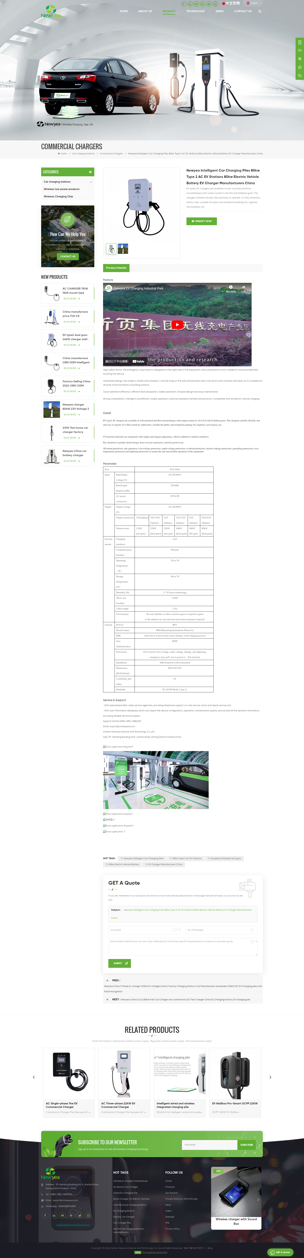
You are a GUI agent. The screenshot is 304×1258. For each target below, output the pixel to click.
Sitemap (169, 1217)
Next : (116, 999)
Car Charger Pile (122, 1223)
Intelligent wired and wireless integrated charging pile (126, 1105)
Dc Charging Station (123, 1211)
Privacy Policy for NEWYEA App (181, 1199)
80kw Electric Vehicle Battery (124, 864)
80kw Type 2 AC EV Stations (187, 858)
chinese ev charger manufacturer (130, 1181)
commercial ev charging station (129, 1205)
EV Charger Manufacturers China (165, 864)
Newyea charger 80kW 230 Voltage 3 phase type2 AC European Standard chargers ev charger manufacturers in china (76, 407)
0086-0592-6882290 (61, 1194)
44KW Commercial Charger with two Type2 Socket (239, 1105)
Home (124, 11)
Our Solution (171, 1193)
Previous (34, 1077)
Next (270, 1077)
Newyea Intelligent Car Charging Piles (144, 858)
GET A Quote (283, 1252)
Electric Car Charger (124, 1217)
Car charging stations (57, 182)
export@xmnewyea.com (122, 726)
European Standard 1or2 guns (226, 858)
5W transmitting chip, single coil (239, 1221)
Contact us (243, 11)
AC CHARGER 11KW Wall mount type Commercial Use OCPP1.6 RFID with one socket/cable (77, 291)
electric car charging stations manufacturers (128, 1231)
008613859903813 (67, 1206)
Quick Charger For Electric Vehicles (131, 1199)
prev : (116, 980)
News (219, 11)
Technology (195, 11)
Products (170, 1187)
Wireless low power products (62, 189)
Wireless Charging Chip (58, 196)
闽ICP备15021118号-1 (194, 1248)
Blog (210, 1248)
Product (169, 11)
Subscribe (246, 1145)
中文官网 (233, 3)
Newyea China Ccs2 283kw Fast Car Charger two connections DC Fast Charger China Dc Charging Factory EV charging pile (185, 1000)
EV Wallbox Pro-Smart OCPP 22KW (186, 1103)
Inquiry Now (203, 221)
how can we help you (68, 234)
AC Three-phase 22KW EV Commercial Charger (69, 1105)
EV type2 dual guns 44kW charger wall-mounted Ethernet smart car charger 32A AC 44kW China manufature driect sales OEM (76, 338)
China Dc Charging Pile (125, 1193)
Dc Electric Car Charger (125, 1187)
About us (145, 11)
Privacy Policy (172, 1229)
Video (168, 1211)
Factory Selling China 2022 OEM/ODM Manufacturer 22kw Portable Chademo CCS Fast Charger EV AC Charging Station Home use (76, 384)
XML (167, 1223)
